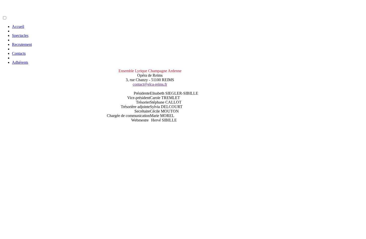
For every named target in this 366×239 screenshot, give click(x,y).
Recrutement (22, 44)
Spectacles (20, 35)
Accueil (18, 26)
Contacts (19, 53)
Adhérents (20, 62)
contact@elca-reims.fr (150, 84)
